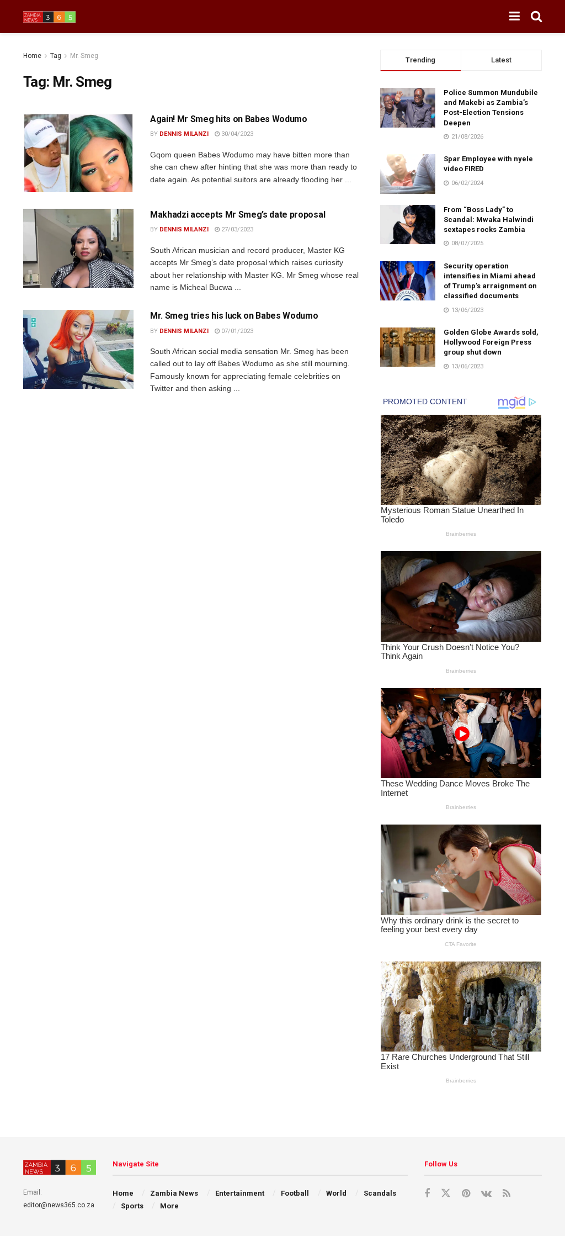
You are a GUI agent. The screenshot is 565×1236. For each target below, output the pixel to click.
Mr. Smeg (84, 56)
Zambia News (174, 1193)
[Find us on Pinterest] (466, 1193)
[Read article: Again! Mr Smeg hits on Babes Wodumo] (78, 152)
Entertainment (239, 1193)
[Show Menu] (514, 16)
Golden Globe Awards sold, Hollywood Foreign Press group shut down (491, 342)
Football (295, 1193)
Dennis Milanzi (184, 134)
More (169, 1206)
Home (32, 56)
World (336, 1193)
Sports (132, 1206)
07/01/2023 (236, 331)
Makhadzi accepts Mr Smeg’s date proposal (237, 214)
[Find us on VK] (486, 1193)
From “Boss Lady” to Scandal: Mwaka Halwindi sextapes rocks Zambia (489, 219)
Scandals (380, 1193)
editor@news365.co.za (58, 1205)
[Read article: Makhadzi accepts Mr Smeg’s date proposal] (78, 248)
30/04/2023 (236, 134)
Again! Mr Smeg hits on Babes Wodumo (228, 119)
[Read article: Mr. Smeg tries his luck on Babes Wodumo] (78, 349)
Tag (55, 56)
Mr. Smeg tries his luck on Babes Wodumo (234, 315)
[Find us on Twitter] (446, 1193)
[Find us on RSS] (506, 1193)
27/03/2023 (236, 229)
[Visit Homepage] (49, 17)
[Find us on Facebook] (427, 1193)
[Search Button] (536, 16)
